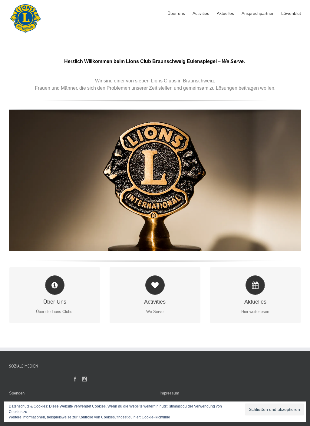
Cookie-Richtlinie (156, 417)
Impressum (169, 393)
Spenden (17, 393)
